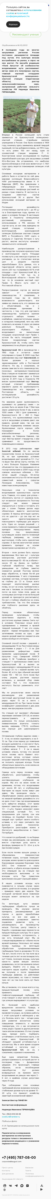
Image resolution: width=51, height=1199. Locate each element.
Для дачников (8, 1174)
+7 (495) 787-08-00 (19, 1157)
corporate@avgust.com (11, 1161)
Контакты (6, 1170)
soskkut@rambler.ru (11, 1116)
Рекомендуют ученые (25, 34)
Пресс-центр (7, 1167)
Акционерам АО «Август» (12, 1179)
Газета (28, 1170)
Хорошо (13, 24)
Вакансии (29, 1167)
